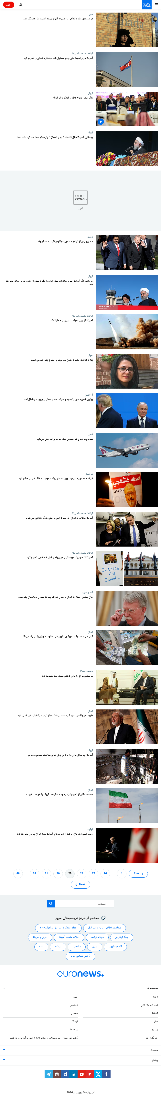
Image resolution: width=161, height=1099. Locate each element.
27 (93, 873)
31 (46, 873)
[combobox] (80, 903)
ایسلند (58, 946)
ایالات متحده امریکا (82, 53)
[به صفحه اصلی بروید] (147, 4)
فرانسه (89, 474)
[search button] (51, 903)
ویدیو (155, 1029)
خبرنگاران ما (152, 1037)
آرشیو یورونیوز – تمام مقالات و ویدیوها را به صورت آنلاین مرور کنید (44, 1037)
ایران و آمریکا (40, 937)
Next (82, 884)
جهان (90, 355)
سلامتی (77, 946)
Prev (137, 873)
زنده (8, 4)
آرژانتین (89, 394)
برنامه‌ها (74, 1029)
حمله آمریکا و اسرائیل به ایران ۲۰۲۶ (58, 928)
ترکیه (90, 236)
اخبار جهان (87, 592)
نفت (41, 946)
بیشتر (155, 1060)
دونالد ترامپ (97, 937)
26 (105, 873)
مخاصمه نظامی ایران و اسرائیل (104, 928)
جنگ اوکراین (121, 937)
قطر (91, 434)
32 (34, 873)
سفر (156, 1021)
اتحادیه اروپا (115, 946)
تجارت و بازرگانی (149, 1005)
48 (18, 873)
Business (86, 671)
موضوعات (152, 988)
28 (81, 873)
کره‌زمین (74, 1005)
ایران (90, 93)
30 (58, 873)
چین (91, 14)
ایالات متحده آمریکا (69, 937)
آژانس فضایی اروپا (80, 956)
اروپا (155, 996)
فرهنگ (75, 1021)
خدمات (154, 1050)
